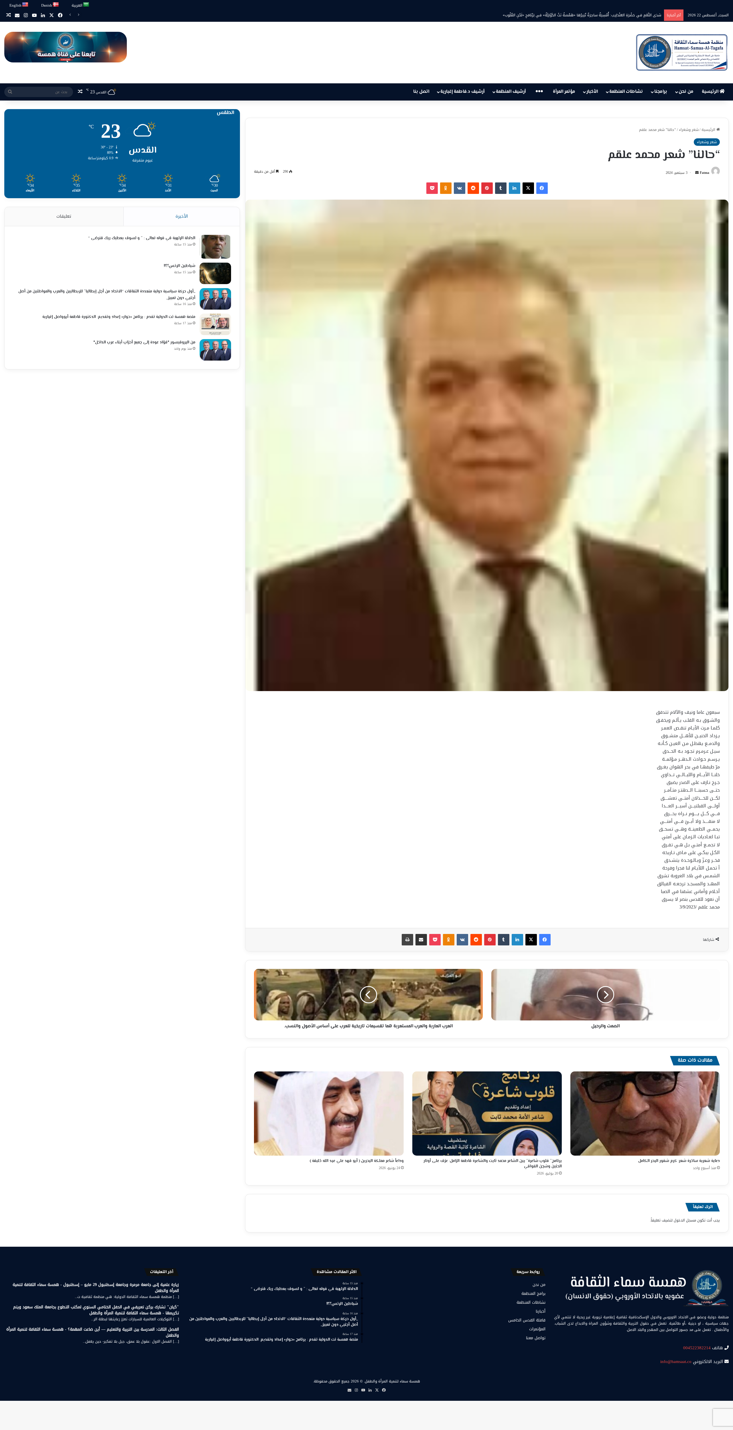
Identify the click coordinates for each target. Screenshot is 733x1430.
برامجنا (660, 91)
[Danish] (56, 4)
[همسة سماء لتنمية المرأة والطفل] (682, 52)
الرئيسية (711, 91)
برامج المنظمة (533, 1293)
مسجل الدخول (685, 1220)
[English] (25, 4)
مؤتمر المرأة (564, 91)
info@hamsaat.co (675, 1362)
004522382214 (697, 1348)
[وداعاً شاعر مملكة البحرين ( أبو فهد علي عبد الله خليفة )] (328, 1113)
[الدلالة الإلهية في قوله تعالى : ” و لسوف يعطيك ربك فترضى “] (215, 247)
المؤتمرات (537, 1329)
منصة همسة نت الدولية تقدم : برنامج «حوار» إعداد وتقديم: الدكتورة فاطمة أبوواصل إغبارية (118, 317)
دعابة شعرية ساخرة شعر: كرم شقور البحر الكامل (679, 1161)
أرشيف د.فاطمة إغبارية (462, 91)
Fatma (704, 173)
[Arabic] (86, 4)
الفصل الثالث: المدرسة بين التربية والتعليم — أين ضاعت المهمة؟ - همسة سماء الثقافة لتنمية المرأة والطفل (92, 1332)
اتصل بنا (421, 91)
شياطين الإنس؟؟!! (179, 266)
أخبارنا (540, 1311)
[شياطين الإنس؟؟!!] (215, 273)
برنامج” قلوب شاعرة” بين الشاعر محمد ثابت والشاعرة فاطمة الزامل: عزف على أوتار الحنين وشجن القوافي (492, 1164)
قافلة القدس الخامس (526, 1320)
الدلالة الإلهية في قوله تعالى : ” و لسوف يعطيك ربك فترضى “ (141, 238)
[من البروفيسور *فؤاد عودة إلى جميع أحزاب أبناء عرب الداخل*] (215, 350)
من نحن (686, 91)
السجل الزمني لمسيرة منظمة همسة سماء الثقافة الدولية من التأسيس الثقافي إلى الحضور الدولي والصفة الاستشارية (564, 15)
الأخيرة (182, 216)
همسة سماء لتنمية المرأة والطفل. (392, 1381)
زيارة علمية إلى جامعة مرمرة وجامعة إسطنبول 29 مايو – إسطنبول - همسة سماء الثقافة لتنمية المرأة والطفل (96, 1288)
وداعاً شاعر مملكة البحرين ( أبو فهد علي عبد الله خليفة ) (357, 1161)
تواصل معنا (535, 1338)
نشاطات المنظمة (626, 91)
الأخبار (592, 91)
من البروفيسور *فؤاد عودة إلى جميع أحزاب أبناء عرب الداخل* (144, 342)
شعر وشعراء (689, 129)
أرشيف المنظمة (511, 91)
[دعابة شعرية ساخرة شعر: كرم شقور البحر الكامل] (645, 1113)
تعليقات (63, 216)
